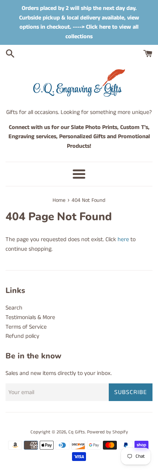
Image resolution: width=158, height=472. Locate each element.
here (123, 239)
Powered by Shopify (107, 432)
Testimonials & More (30, 317)
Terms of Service (26, 327)
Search (14, 308)
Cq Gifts (76, 432)
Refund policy (22, 336)
